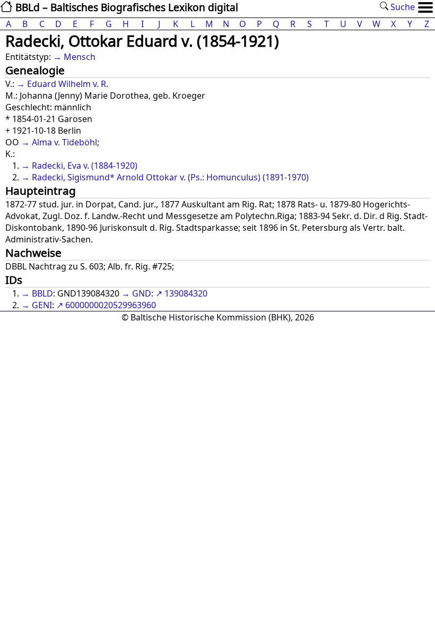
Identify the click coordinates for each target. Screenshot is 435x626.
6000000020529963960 (110, 305)
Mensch (79, 57)
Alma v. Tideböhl (64, 142)
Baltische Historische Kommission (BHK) (210, 317)
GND (141, 293)
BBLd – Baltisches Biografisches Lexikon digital (125, 7)
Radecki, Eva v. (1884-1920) (84, 165)
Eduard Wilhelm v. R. (67, 84)
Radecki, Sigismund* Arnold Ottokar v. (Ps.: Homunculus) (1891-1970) (170, 177)
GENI (42, 305)
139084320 (185, 293)
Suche (401, 7)
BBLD (42, 293)
